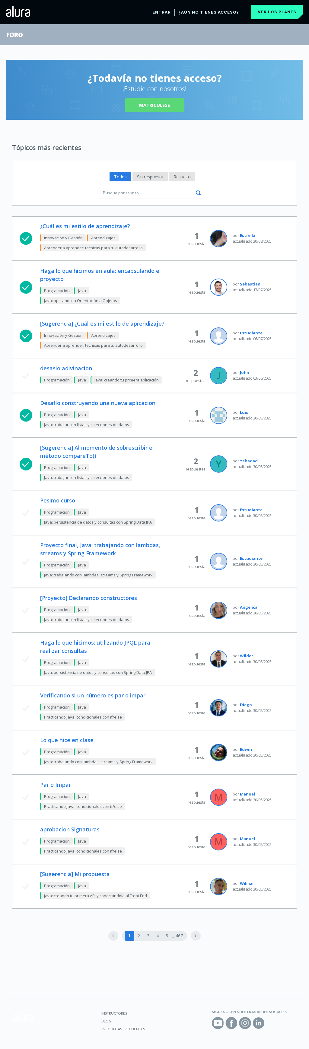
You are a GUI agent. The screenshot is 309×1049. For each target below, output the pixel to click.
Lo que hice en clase (67, 740)
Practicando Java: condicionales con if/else (83, 717)
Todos (120, 177)
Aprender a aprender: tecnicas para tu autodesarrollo (93, 247)
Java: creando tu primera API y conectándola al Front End (95, 895)
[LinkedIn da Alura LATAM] (259, 1023)
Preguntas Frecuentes (123, 1029)
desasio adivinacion (66, 368)
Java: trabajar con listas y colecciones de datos (86, 424)
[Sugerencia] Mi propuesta (75, 874)
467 (179, 936)
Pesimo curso (57, 500)
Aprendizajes (103, 238)
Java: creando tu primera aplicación (126, 380)
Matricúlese (154, 105)
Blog (106, 1021)
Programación (57, 290)
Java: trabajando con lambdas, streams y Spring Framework (98, 575)
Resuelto (182, 177)
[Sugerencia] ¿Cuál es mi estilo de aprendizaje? (102, 323)
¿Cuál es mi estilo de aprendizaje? (85, 226)
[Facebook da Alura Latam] (231, 1023)
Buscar (198, 192)
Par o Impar (55, 784)
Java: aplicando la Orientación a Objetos (80, 300)
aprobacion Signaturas (70, 829)
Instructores (114, 1013)
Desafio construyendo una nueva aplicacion (97, 403)
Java (82, 290)
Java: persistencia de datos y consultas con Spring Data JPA (98, 522)
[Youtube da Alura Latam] (218, 1023)
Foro (14, 34)
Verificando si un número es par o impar (92, 695)
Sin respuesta (150, 177)
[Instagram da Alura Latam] (245, 1023)
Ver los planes (277, 11)
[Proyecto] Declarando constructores (88, 597)
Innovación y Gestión (63, 238)
